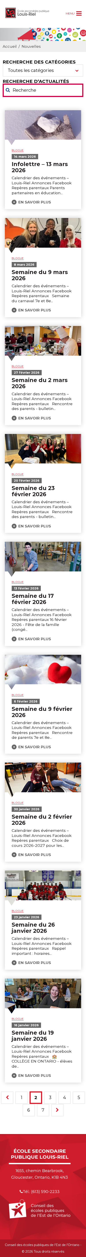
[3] (57, 1110)
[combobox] (43, 70)
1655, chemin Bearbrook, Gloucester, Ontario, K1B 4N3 (39, 1174)
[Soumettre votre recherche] (7, 90)
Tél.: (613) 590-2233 (41, 1191)
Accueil (10, 46)
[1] (7, 1097)
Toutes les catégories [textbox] (31, 70)
